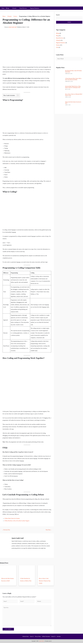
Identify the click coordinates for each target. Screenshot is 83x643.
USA (57, 47)
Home (3, 8)
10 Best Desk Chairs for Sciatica (12, 518)
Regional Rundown (34, 8)
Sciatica (15, 16)
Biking (7, 8)
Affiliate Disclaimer (46, 636)
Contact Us (53, 636)
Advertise (59, 636)
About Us (32, 636)
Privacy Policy (38, 636)
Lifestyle (14, 8)
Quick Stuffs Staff (12, 27)
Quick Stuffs (41, 641)
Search (58, 15)
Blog (57, 35)
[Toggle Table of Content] (17, 95)
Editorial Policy (25, 636)
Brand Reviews (23, 8)
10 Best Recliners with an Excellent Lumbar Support (16, 520)
